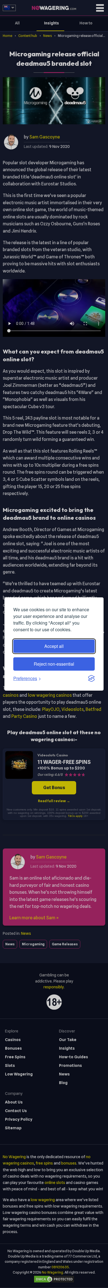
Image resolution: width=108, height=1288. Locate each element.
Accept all (54, 646)
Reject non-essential (54, 664)
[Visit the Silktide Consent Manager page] (91, 678)
